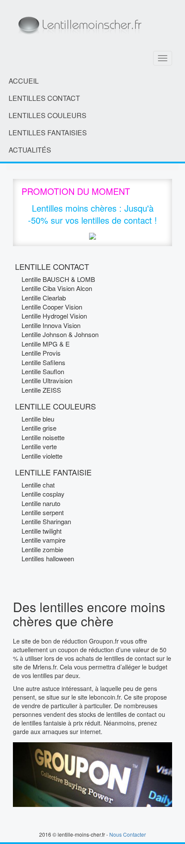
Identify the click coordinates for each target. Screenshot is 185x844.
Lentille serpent (43, 512)
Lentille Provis (41, 352)
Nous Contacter (127, 834)
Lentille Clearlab (44, 297)
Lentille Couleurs (55, 406)
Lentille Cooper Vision (52, 306)
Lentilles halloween (48, 558)
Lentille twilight (42, 530)
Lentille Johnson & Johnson (60, 334)
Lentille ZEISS (41, 389)
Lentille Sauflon (43, 371)
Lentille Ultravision (47, 380)
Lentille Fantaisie (53, 472)
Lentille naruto (41, 503)
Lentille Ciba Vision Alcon (57, 288)
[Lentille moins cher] (78, 23)
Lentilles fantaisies (48, 133)
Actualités (30, 150)
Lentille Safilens (43, 362)
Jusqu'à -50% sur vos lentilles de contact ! (92, 214)
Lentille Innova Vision (51, 325)
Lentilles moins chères (74, 208)
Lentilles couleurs (47, 115)
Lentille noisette (43, 437)
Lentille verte (39, 446)
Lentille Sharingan (46, 521)
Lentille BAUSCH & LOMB (58, 279)
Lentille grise (39, 427)
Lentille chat (38, 484)
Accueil (24, 81)
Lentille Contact (52, 266)
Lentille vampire (43, 539)
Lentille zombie (42, 549)
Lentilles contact (44, 98)
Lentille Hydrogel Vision (54, 315)
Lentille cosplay (43, 493)
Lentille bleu (38, 418)
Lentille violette (42, 455)
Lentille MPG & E (46, 343)
